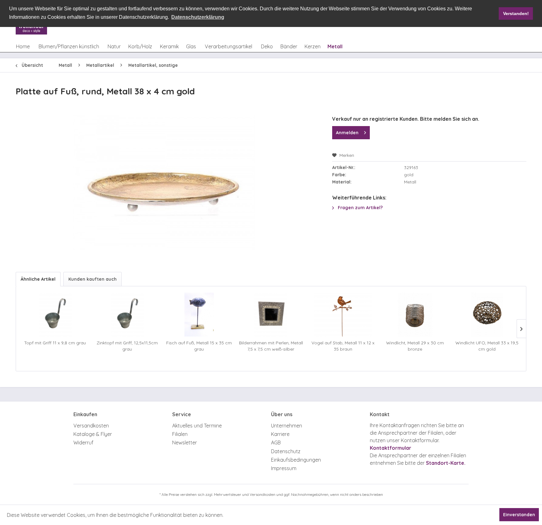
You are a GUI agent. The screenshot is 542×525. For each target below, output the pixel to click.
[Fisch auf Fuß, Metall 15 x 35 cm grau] (199, 315)
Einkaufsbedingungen (296, 460)
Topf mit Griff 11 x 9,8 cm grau (55, 343)
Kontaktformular (390, 448)
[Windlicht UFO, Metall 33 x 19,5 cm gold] (487, 315)
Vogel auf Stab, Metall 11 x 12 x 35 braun (343, 346)
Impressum (283, 468)
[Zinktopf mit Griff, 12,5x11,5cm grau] (127, 315)
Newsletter (184, 442)
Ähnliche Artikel (38, 279)
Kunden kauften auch (92, 279)
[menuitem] (23, 46)
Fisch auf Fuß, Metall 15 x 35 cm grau (199, 346)
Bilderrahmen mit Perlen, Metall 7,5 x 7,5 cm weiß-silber (271, 346)
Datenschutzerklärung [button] (197, 17)
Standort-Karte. (445, 463)
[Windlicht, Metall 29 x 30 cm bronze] (415, 315)
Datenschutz (285, 451)
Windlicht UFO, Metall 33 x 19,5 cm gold (486, 346)
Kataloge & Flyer (92, 434)
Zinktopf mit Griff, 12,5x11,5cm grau (127, 346)
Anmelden (347, 132)
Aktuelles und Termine (197, 425)
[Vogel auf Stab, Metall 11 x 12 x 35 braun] (343, 315)
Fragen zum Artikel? (360, 207)
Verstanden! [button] (516, 13)
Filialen (180, 434)
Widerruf (83, 442)
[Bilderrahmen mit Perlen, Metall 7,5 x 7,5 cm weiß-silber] (271, 315)
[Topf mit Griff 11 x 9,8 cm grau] (55, 315)
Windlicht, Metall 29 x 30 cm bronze (415, 346)
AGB (276, 442)
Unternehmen (286, 425)
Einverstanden (519, 514)
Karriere (280, 434)
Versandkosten (91, 425)
